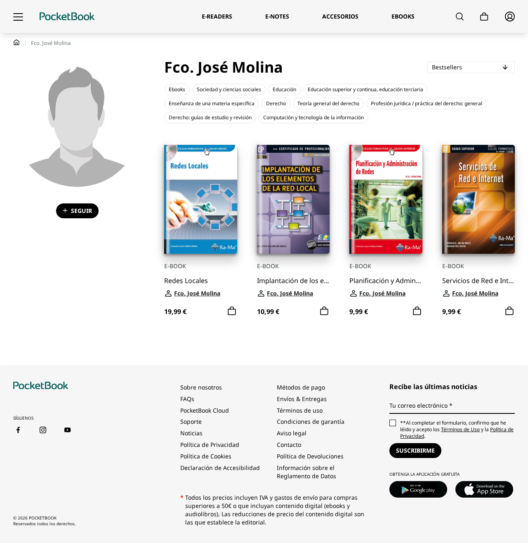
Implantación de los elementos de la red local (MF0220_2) (293, 281)
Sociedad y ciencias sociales (229, 89)
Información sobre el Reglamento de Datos (306, 472)
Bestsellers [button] (473, 67)
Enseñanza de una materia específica (212, 103)
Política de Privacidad (209, 445)
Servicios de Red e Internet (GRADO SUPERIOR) (478, 281)
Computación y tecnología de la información (313, 117)
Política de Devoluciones (310, 456)
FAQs (187, 399)
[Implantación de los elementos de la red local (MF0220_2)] (293, 199)
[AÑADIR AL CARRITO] (231, 311)
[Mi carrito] (484, 16)
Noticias (191, 433)
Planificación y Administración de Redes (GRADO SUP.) (385, 281)
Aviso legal (291, 433)
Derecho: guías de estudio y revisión (210, 117)
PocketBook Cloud (204, 410)
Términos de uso (300, 410)
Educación (284, 89)
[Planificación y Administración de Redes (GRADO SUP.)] (385, 199)
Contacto (289, 445)
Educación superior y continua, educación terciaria (365, 89)
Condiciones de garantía (310, 421)
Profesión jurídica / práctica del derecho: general (426, 103)
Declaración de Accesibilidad (220, 468)
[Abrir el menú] (18, 16)
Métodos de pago (301, 387)
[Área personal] (510, 16)
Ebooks (177, 89)
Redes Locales (186, 281)
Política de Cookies (205, 456)
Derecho (276, 103)
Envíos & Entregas (302, 399)
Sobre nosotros (201, 387)
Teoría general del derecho (328, 103)
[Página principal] (67, 16)
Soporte (191, 421)
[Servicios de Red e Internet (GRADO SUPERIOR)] (478, 199)
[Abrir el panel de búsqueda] (460, 16)
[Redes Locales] (200, 199)
